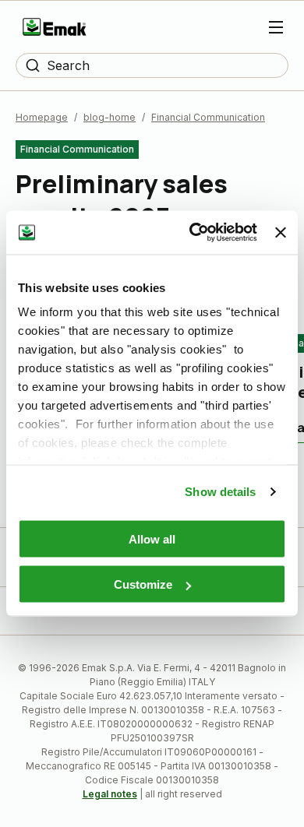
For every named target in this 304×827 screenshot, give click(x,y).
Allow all (152, 538)
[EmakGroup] (55, 26)
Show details (220, 491)
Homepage (42, 117)
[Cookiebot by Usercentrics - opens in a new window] (193, 233)
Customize (143, 584)
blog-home (109, 117)
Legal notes (110, 794)
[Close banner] (280, 232)
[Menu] (275, 27)
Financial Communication (208, 117)
